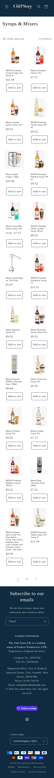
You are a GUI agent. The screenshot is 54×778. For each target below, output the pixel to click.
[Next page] (36, 579)
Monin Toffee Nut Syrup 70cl (39, 380)
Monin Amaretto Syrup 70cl (13, 331)
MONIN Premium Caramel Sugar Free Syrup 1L (14, 73)
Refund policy (24, 767)
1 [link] (18, 579)
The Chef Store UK (25, 763)
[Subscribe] (44, 621)
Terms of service (18, 772)
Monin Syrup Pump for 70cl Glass (14, 279)
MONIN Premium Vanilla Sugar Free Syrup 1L (39, 534)
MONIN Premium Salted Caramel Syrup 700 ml (38, 228)
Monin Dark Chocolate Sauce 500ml (38, 482)
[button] (6, 6)
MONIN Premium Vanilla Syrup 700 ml (39, 124)
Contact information (37, 772)
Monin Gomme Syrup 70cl (37, 432)
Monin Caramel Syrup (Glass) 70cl (14, 123)
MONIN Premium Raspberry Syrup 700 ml (13, 482)
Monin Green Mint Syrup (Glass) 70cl (14, 227)
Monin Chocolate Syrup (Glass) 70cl (39, 331)
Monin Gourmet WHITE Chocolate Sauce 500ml (14, 381)
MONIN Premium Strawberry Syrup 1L (38, 280)
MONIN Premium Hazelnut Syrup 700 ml (39, 176)
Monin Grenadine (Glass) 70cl (38, 72)
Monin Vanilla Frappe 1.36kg (12, 175)
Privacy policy (40, 767)
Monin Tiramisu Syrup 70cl (13, 432)
